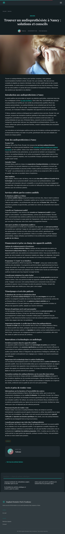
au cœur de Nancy (26, 100)
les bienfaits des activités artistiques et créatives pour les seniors (15, 487)
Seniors (9, 11)
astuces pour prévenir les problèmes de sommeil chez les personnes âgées (46, 482)
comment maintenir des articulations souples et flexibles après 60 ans (16, 482)
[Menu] (60, 2)
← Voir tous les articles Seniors (14, 462)
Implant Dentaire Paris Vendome (18, 502)
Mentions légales (7, 521)
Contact (5, 524)
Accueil (4, 11)
